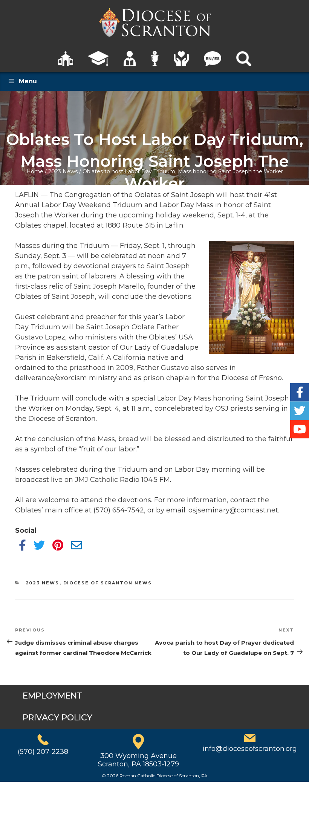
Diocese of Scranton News (107, 583)
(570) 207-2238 (43, 752)
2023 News (63, 171)
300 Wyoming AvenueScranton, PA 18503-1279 (138, 760)
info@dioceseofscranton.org (250, 749)
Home (34, 171)
